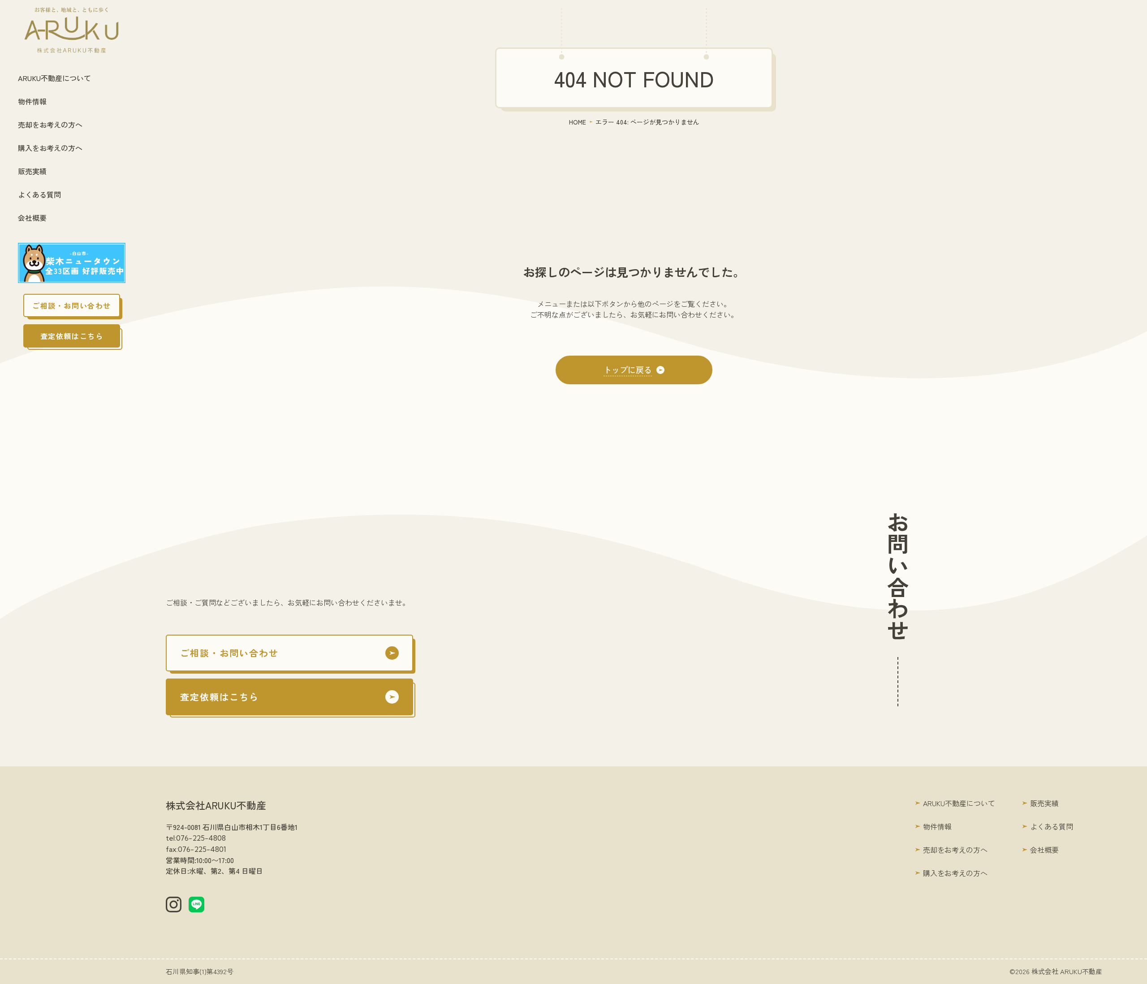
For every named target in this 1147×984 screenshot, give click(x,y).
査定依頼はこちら (71, 336)
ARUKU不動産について (54, 78)
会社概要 (32, 217)
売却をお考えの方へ (50, 124)
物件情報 (32, 101)
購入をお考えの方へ (50, 147)
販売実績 (32, 171)
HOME (577, 121)
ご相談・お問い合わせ (71, 305)
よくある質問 (39, 194)
